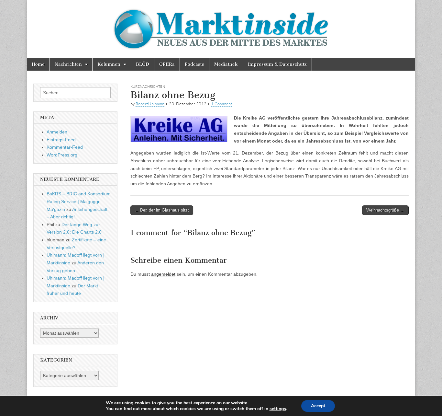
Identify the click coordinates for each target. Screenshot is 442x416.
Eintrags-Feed (61, 139)
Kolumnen (108, 64)
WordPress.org (62, 154)
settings (278, 409)
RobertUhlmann (150, 103)
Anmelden (57, 131)
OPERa (167, 64)
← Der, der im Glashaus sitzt (162, 210)
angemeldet (163, 274)
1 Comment (221, 103)
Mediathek (226, 64)
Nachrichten (68, 64)
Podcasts (194, 64)
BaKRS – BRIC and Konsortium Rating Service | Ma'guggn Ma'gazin (79, 201)
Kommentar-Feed (65, 147)
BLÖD (142, 64)
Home (38, 64)
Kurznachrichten (147, 86)
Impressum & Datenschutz (277, 64)
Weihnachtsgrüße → (385, 210)
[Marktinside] (221, 29)
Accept (318, 406)
